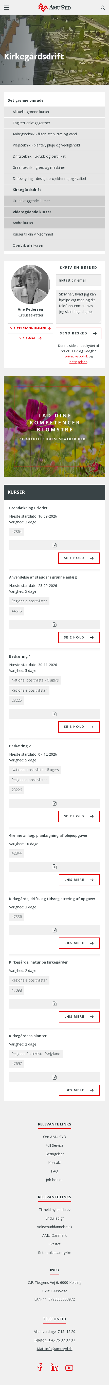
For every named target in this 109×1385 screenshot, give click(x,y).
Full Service (54, 1145)
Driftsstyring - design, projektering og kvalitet (49, 178)
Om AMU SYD (54, 1136)
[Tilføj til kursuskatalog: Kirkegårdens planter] (54, 1077)
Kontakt (54, 1162)
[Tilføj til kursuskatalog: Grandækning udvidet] (54, 545)
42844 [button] (17, 853)
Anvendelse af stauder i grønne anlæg (43, 577)
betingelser (78, 361)
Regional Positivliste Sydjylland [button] (36, 1053)
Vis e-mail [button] (28, 338)
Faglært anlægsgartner (31, 122)
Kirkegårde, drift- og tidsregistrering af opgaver (52, 898)
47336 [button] (17, 916)
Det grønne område (26, 100)
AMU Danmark (54, 1235)
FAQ (54, 1171)
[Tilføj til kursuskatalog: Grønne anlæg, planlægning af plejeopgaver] (54, 866)
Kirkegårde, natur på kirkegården (38, 962)
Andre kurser (23, 222)
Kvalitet (54, 1244)
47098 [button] (17, 990)
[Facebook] (40, 1367)
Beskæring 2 (20, 745)
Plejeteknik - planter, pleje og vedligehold (46, 145)
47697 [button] (17, 1063)
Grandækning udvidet (28, 507)
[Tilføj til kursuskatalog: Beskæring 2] (54, 803)
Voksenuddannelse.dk (54, 1226)
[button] (21, 8)
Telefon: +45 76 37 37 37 (54, 1340)
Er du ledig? (54, 1218)
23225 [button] (17, 700)
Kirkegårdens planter (28, 1035)
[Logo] (55, 7)
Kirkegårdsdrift (27, 189)
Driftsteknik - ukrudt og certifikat (39, 156)
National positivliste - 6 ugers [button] (35, 680)
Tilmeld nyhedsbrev (54, 1209)
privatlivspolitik (76, 356)
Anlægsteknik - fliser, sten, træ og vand (45, 134)
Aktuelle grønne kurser (31, 111)
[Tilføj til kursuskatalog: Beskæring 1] (54, 714)
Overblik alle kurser (28, 245)
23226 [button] (17, 789)
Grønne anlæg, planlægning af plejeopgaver (48, 835)
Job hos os (54, 1179)
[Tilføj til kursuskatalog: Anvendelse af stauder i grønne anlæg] (54, 624)
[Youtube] (69, 1367)
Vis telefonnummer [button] (28, 328)
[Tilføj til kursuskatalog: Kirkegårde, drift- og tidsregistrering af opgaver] (54, 930)
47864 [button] (17, 531)
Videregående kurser (32, 211)
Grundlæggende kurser (31, 200)
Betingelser (54, 1154)
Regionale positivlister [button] (29, 601)
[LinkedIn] (54, 1367)
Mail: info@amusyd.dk (54, 1348)
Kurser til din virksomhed (33, 234)
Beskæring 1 (20, 656)
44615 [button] (17, 611)
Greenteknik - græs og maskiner (39, 167)
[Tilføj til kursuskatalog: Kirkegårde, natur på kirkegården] (54, 1004)
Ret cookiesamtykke (54, 1252)
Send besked (73, 333)
